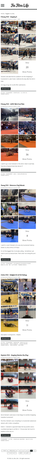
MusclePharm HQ (22, 174)
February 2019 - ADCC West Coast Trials (12, 104)
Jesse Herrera (13, 345)
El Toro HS (24, 92)
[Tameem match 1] (27, 365)
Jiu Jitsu (3, 92)
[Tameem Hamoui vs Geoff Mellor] (27, 27)
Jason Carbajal (14, 343)
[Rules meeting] (27, 127)
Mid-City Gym (29, 439)
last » (27, 453)
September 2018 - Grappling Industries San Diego (14, 355)
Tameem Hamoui (5, 94)
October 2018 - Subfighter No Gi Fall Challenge (14, 275)
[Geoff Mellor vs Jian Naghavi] (27, 53)
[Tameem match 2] (9, 392)
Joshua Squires (23, 343)
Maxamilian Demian (7, 19)
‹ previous (12, 450)
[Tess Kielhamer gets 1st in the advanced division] (27, 312)
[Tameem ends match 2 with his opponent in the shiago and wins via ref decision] (9, 405)
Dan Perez (20, 345)
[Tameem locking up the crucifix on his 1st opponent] (9, 378)
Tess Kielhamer (4, 343)
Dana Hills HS (23, 342)
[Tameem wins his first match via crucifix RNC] (27, 378)
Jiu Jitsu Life (20, 5)
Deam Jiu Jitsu (4, 264)
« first (4, 450)
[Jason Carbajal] (9, 325)
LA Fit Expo (14, 264)
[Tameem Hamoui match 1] (9, 141)
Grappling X (17, 92)
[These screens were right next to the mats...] (9, 127)
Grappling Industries (19, 439)
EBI (9, 264)
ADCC (15, 174)
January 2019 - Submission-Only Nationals (13, 185)
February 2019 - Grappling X (9, 17)
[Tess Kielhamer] (27, 298)
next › (21, 453)
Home (2, 13)
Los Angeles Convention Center (22, 263)
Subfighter (16, 342)
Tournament (9, 92)
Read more (7, 88)
